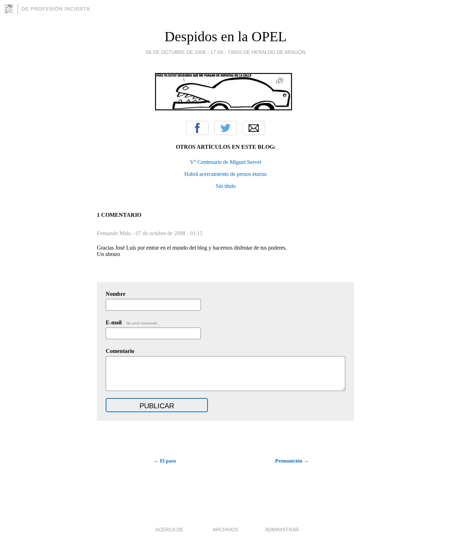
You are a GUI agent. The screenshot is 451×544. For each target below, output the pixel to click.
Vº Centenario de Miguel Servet (225, 162)
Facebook (197, 128)
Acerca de (169, 529)
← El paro (165, 461)
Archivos (225, 529)
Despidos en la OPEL (225, 36)
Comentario (120, 351)
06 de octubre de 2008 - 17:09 (184, 52)
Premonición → (292, 461)
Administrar (282, 529)
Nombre (115, 294)
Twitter (225, 128)
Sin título (226, 186)
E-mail (132, 322)
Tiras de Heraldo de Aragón (266, 52)
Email (253, 128)
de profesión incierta (55, 9)
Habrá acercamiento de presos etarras (225, 174)
